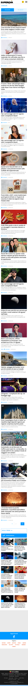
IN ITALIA (17, 644)
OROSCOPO (4, 644)
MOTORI (14, 643)
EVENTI (14, 646)
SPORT (8, 643)
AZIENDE (24, 644)
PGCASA (25, 673)
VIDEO (19, 643)
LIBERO (2, 673)
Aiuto (19, 679)
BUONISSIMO (11, 676)
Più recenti (7, 10)
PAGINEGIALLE (11, 673)
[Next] (22, 523)
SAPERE (24, 643)
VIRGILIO (6, 673)
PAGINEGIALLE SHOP (19, 673)
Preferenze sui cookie (12, 679)
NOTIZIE (4, 643)
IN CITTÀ (11, 644)
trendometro (10, 535)
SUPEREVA (17, 676)
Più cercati (20, 10)
